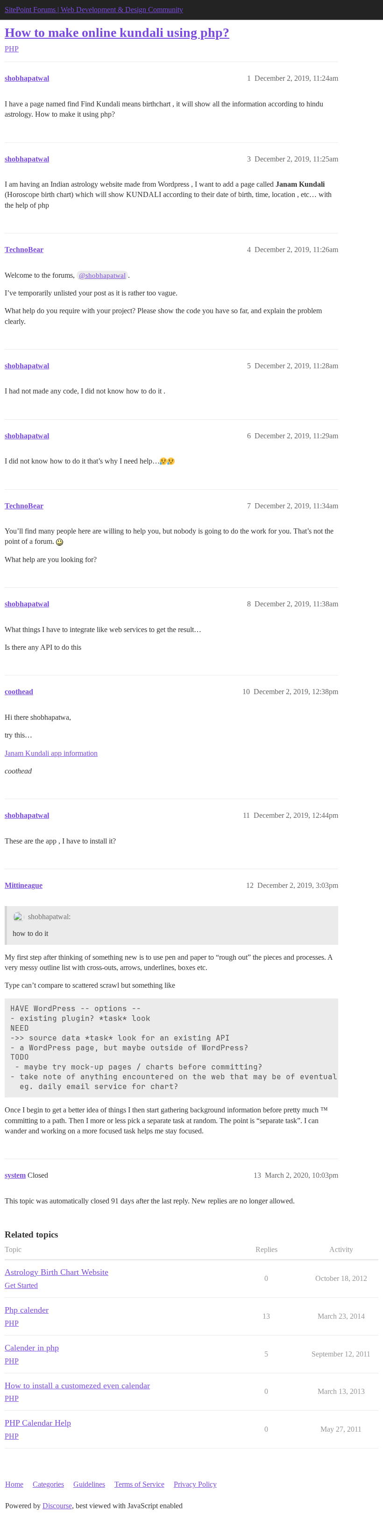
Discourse (57, 1506)
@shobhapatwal (102, 275)
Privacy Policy (195, 1484)
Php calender (27, 1310)
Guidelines (89, 1484)
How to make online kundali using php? (117, 32)
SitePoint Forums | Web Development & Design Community (94, 10)
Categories (48, 1484)
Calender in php (32, 1347)
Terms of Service (139, 1484)
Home (14, 1484)
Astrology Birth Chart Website (56, 1272)
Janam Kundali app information (51, 753)
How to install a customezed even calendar (77, 1385)
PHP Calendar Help (38, 1423)
